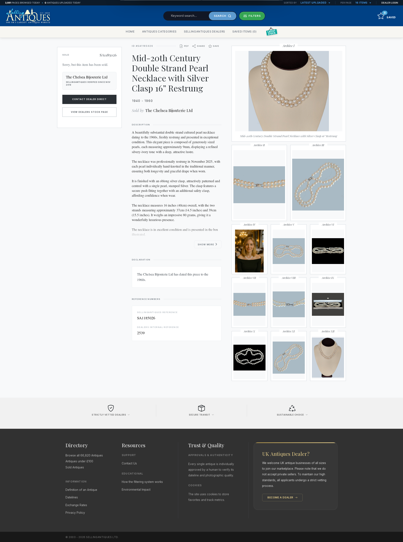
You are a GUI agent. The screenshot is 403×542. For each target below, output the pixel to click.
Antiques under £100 (79, 461)
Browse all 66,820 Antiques (84, 455)
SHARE (201, 46)
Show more (206, 244)
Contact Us (129, 463)
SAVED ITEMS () (244, 31)
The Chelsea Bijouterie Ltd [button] (86, 76)
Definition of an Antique (81, 489)
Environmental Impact (136, 489)
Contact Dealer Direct (89, 99)
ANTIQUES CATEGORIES (159, 31)
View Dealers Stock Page (89, 112)
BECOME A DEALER (280, 497)
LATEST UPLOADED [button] (314, 2)
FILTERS (255, 15)
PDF (186, 46)
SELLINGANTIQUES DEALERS (204, 31)
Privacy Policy (75, 512)
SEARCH (220, 15)
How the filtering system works (142, 482)
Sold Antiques (74, 467)
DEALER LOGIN (389, 2)
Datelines (71, 497)
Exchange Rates (76, 505)
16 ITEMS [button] (361, 2)
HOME (130, 31)
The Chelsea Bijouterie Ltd (169, 110)
